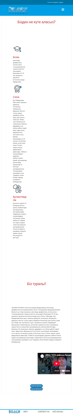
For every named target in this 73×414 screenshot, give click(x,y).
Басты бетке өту (36, 389)
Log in (61, 2)
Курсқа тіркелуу (36, 386)
